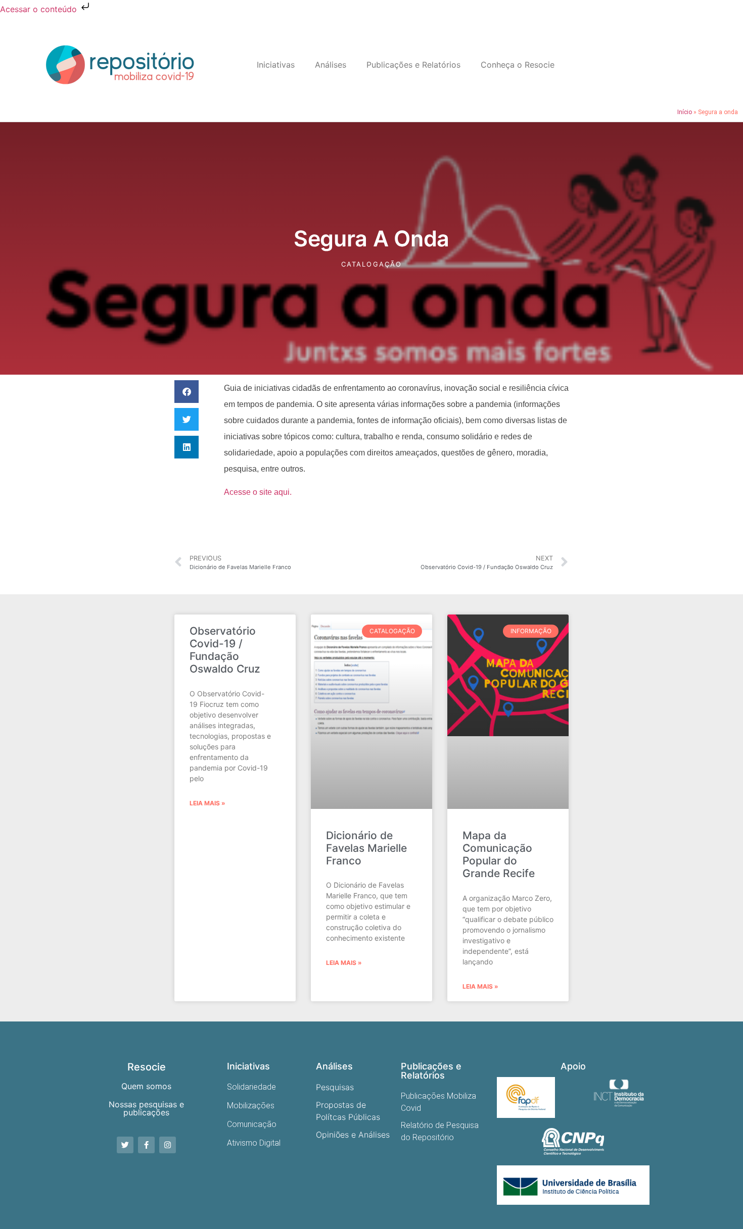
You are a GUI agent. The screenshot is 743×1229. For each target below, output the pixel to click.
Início (684, 112)
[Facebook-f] (146, 1145)
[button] (186, 391)
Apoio (573, 1066)
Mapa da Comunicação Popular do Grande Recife (498, 854)
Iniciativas (276, 65)
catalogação (371, 264)
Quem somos (146, 1086)
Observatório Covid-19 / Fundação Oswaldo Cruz (225, 650)
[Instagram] (167, 1145)
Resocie (146, 1067)
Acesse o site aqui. (258, 492)
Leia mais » (207, 803)
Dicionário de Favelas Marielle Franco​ (366, 848)
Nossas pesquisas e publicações (146, 1108)
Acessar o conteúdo (39, 9)
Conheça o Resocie (517, 65)
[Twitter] (125, 1145)
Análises (330, 65)
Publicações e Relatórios (413, 65)
